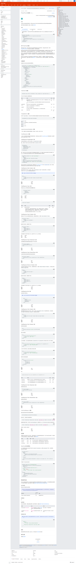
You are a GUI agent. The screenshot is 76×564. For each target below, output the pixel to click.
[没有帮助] (54, 11)
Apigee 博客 (56, 554)
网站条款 (16, 562)
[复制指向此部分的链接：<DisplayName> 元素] (30, 113)
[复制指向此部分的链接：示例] (23, 27)
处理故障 (24, 536)
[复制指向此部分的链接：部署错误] (25, 498)
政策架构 (38, 531)
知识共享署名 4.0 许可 (31, 545)
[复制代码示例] (54, 34)
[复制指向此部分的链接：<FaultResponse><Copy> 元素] (32, 186)
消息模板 (36, 295)
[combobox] (63, 1)
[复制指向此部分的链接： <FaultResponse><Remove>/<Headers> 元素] (37, 265)
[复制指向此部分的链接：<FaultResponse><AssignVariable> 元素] (35, 139)
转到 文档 (50, 16)
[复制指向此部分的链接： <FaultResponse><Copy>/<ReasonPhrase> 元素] (38, 252)
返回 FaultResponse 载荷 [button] (32, 29)
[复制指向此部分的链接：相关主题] (25, 534)
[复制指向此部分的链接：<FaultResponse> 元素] (31, 134)
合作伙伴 (13, 554)
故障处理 (34, 57)
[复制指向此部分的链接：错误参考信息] (27, 480)
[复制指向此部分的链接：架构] (24, 529)
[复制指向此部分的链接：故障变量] (25, 502)
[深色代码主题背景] (53, 34)
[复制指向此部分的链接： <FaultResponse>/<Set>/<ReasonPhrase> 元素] (38, 397)
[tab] (25, 30)
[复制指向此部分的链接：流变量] (24, 433)
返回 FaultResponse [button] (25, 29)
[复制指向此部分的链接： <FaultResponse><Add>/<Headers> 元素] (36, 168)
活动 (12, 553)
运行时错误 (40, 507)
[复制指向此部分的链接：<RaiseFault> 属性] (29, 90)
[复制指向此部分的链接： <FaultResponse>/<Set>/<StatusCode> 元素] (37, 385)
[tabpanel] (38, 37)
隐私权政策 (13, 562)
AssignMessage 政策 (24, 48)
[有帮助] (53, 11)
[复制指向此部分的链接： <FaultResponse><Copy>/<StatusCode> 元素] (37, 239)
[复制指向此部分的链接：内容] (23, 21)
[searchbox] (5, 7)
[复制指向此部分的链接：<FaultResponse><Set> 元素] (31, 291)
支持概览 (34, 553)
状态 (33, 554)
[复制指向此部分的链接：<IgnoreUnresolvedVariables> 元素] (35, 129)
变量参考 (37, 436)
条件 (45, 56)
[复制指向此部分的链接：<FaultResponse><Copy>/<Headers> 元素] (36, 214)
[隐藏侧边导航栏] (9, 562)
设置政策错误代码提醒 (39, 489)
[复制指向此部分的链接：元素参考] (25, 61)
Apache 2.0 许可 (44, 545)
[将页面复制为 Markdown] (31, 13)
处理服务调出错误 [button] (39, 29)
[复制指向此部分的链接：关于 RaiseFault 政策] (30, 45)
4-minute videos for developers (58, 553)
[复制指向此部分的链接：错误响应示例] (26, 514)
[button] (5, 27)
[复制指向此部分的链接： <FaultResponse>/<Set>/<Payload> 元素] (36, 324)
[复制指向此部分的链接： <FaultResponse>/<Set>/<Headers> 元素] (36, 309)
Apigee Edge (3, 3)
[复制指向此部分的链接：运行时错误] (26, 485)
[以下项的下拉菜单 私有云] (15, 1)
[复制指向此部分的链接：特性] (23, 200)
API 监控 (27, 489)
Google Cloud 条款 (20, 562)
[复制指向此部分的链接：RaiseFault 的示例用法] (31, 446)
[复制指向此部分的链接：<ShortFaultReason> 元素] (32, 410)
